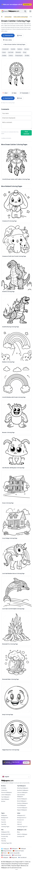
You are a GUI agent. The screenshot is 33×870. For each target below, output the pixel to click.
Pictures (3, 820)
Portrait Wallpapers (22, 807)
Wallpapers (4, 815)
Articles (3, 801)
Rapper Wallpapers (22, 810)
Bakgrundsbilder (7, 850)
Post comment (26, 132)
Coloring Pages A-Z (22, 826)
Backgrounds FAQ (5, 834)
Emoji (24, 52)
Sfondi (5, 853)
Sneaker (4, 55)
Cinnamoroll (5, 49)
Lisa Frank (10, 52)
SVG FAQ (3, 838)
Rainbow (20, 49)
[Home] (1, 16)
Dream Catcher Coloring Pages (21, 16)
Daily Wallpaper (5, 799)
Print (20, 35)
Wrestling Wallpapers (22, 788)
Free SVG (3, 822)
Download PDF (9, 35)
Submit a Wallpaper (22, 834)
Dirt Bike (27, 55)
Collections (4, 790)
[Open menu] (30, 11)
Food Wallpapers (21, 805)
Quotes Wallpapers (22, 798)
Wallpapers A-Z (21, 815)
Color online (8, 40)
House (4, 52)
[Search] (25, 11)
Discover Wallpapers (6, 792)
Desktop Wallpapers (22, 803)
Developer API (20, 836)
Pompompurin (18, 55)
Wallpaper (23, 848)
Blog (18, 832)
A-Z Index (3, 788)
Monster (26, 49)
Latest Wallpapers (6, 794)
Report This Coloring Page (9, 102)
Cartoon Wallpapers (22, 792)
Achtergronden (7, 855)
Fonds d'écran (17, 855)
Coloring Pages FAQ (6, 843)
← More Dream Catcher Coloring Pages (14, 44)
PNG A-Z (19, 824)
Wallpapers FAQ (5, 832)
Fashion (11, 55)
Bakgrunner (14, 857)
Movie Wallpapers (21, 801)
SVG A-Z (19, 822)
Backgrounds (4, 817)
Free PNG (3, 824)
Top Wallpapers (5, 797)
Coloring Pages (8, 16)
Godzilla (13, 49)
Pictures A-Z (20, 820)
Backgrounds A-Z (21, 817)
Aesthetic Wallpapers (22, 790)
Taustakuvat (23, 857)
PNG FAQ (3, 841)
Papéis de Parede (19, 850)
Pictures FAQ (4, 836)
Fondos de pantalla (14, 853)
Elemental (18, 52)
